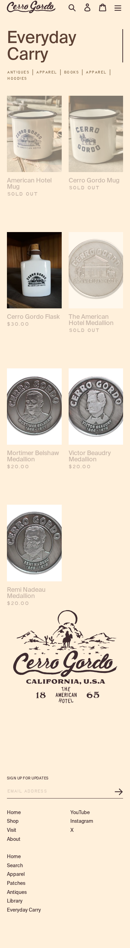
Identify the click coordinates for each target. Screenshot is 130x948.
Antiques (18, 72)
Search (15, 865)
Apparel (46, 72)
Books (71, 72)
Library (15, 901)
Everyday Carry (24, 910)
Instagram (81, 821)
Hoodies (17, 78)
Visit (11, 830)
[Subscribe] (119, 791)
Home (14, 812)
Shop (13, 821)
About (13, 839)
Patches (16, 883)
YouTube (80, 812)
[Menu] (117, 7)
